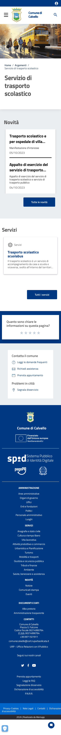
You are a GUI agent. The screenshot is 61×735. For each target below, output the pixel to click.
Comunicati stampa (29, 590)
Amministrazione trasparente (29, 613)
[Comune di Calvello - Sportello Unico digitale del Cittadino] (16, 14)
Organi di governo (29, 498)
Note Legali (28, 708)
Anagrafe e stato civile (29, 531)
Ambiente (29, 570)
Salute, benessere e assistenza (29, 574)
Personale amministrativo (29, 515)
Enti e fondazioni (28, 506)
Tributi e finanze (29, 565)
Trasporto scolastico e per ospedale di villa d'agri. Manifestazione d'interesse (28, 144)
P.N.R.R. (29, 693)
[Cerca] (55, 14)
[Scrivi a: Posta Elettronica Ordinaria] (29, 644)
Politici (29, 511)
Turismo (29, 552)
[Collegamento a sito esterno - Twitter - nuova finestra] (23, 665)
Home (8, 65)
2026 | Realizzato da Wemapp (30, 717)
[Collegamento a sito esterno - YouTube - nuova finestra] (34, 665)
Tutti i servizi (42, 295)
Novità (11, 122)
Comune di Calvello (35, 14)
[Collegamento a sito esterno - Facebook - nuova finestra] (28, 665)
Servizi (9, 229)
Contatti (29, 619)
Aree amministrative (28, 494)
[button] (56, 3)
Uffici (29, 502)
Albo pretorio (28, 609)
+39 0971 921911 (29, 637)
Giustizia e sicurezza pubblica (29, 561)
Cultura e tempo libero (29, 535)
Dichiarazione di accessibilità (29, 689)
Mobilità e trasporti (29, 557)
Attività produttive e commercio (29, 544)
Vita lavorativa (29, 540)
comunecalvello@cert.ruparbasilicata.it (29, 641)
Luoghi (29, 519)
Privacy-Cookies (11, 708)
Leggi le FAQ (29, 681)
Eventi (29, 594)
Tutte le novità (39, 202)
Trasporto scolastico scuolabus (23, 254)
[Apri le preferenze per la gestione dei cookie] (6, 729)
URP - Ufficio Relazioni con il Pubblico (29, 647)
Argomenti (21, 65)
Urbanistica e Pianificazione (29, 548)
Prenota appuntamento (29, 676)
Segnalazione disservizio (28, 685)
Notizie (29, 585)
